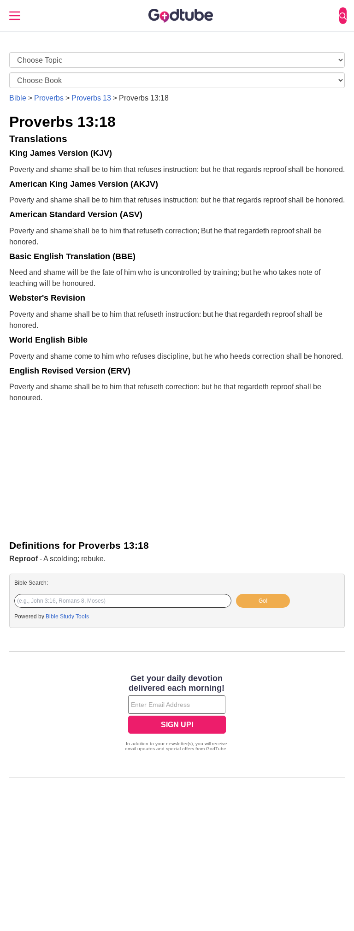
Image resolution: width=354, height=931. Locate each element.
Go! (263, 601)
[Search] (343, 15)
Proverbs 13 (91, 98)
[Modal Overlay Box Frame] (177, 714)
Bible (17, 98)
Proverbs (49, 98)
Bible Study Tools (67, 616)
